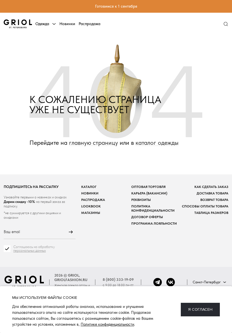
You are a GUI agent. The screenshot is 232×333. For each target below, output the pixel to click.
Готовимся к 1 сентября (116, 6)
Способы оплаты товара (205, 206)
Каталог (88, 187)
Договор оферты (147, 217)
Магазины (90, 213)
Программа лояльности (154, 223)
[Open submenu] (54, 24)
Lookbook (91, 206)
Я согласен (200, 309)
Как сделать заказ (211, 187)
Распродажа (89, 23)
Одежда (42, 23)
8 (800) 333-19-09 (118, 279)
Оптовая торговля (148, 187)
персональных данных (29, 250)
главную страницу (93, 142)
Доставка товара (212, 193)
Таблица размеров (211, 213)
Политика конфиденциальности (153, 208)
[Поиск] (225, 24)
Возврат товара (214, 200)
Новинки (67, 23)
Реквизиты (141, 200)
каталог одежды (157, 142)
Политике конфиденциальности (107, 324)
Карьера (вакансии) (149, 193)
